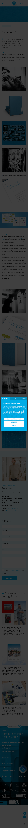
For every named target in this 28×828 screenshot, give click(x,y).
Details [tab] (14, 398)
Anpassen (13, 422)
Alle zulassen (14, 419)
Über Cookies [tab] (23, 398)
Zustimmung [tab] (5, 398)
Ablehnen (14, 425)
